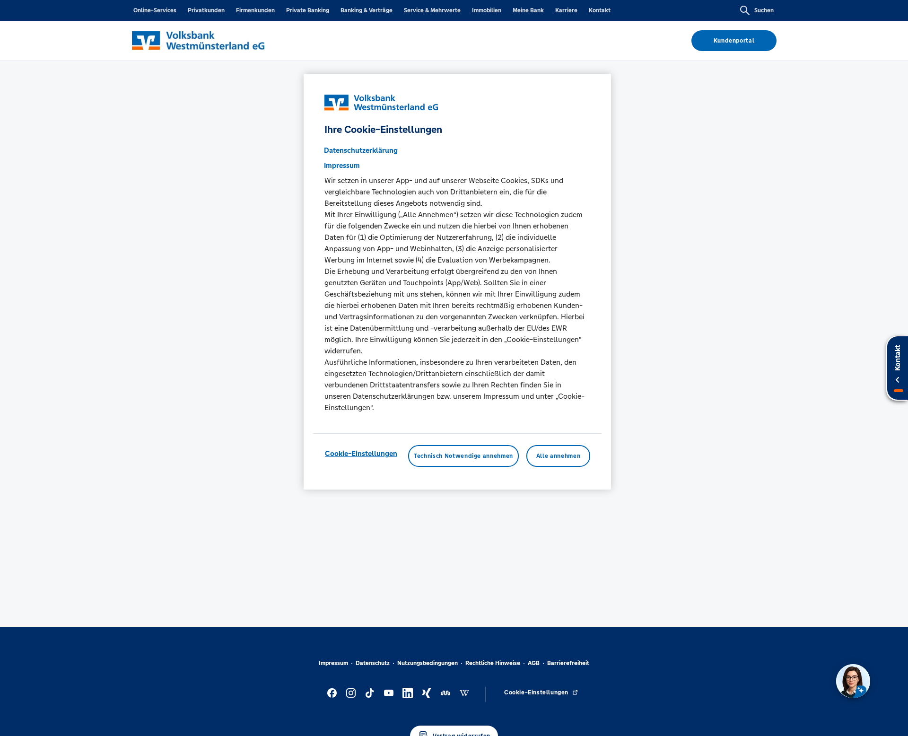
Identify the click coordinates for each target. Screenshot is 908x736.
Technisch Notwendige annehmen (463, 456)
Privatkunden (206, 10)
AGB (534, 663)
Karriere (566, 10)
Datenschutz (373, 663)
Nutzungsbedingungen (427, 663)
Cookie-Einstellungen (361, 453)
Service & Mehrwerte (432, 10)
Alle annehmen (558, 456)
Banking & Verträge (366, 10)
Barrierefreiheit (568, 663)
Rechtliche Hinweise (492, 663)
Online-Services (154, 10)
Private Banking (307, 10)
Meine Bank (528, 10)
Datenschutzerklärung (361, 150)
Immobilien (486, 10)
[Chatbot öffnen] (853, 681)
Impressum (333, 663)
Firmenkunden (255, 10)
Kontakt (600, 10)
